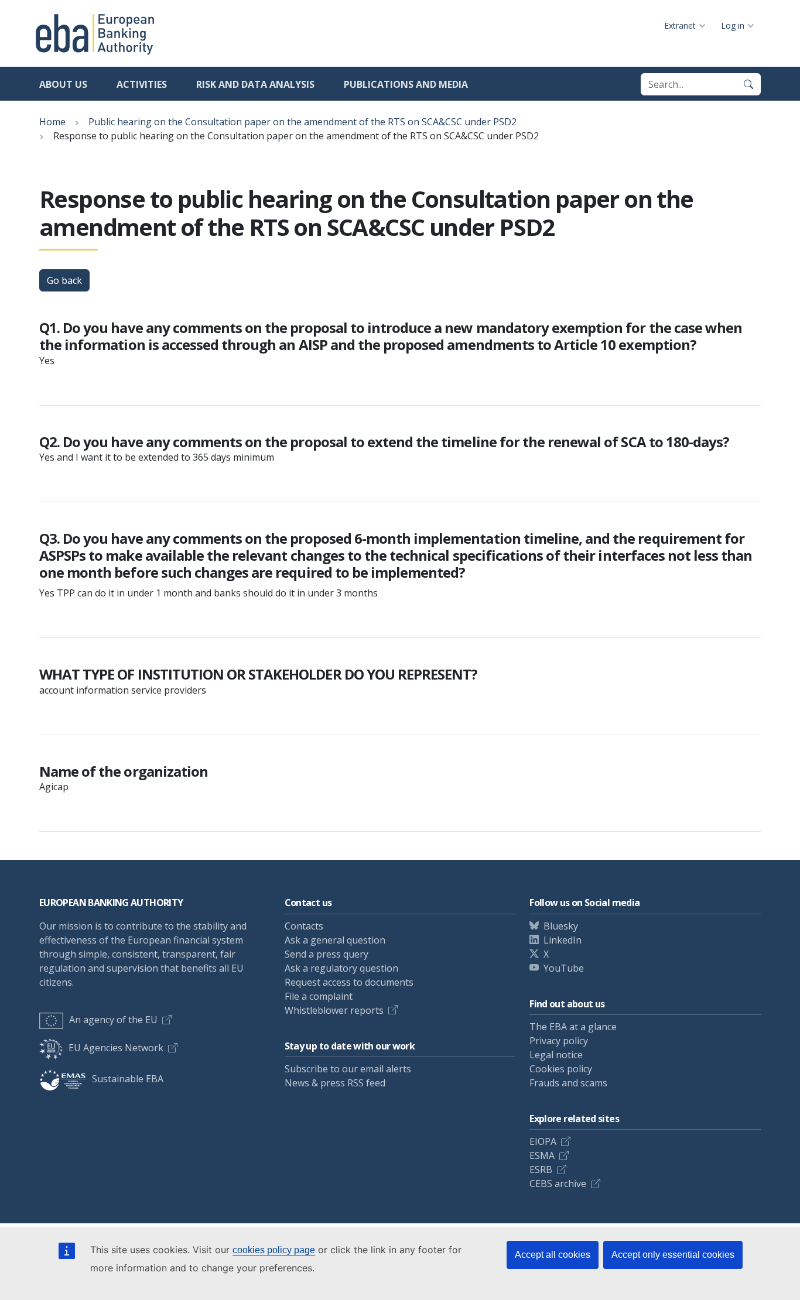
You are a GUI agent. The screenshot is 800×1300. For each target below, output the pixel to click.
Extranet (680, 25)
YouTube (563, 968)
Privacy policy (558, 1040)
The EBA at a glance (573, 1026)
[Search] (748, 84)
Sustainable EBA (127, 1078)
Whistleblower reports (334, 1010)
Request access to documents (349, 982)
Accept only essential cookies (672, 1255)
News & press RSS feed (335, 1082)
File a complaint (319, 996)
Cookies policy (560, 1068)
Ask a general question (335, 940)
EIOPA (542, 1141)
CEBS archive (557, 1183)
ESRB (540, 1169)
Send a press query (326, 954)
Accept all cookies (552, 1255)
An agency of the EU (113, 1019)
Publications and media (406, 84)
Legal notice (556, 1054)
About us (63, 84)
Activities (142, 84)
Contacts (304, 926)
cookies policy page (274, 1250)
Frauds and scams (568, 1082)
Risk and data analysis (255, 84)
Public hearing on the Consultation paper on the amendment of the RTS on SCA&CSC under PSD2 (302, 121)
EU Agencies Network (116, 1047)
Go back (64, 280)
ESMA (542, 1155)
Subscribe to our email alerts (348, 1068)
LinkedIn (562, 940)
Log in (732, 25)
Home (52, 121)
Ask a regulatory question (341, 968)
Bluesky (560, 926)
